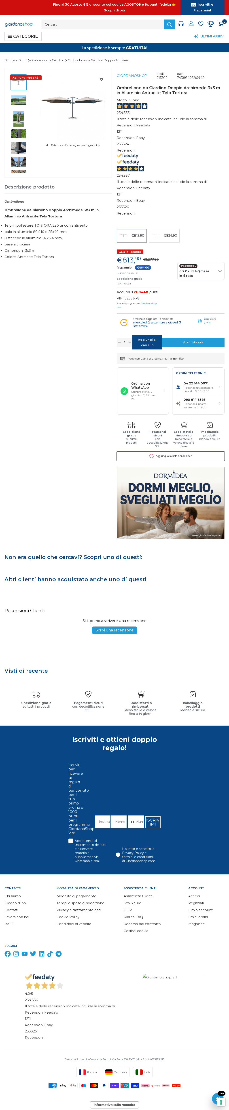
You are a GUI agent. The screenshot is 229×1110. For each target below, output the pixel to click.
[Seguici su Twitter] (33, 955)
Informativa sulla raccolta (114, 1105)
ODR (128, 910)
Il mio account (200, 910)
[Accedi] (191, 24)
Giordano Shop (15, 60)
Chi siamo (12, 896)
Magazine (196, 924)
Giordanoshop (132, 76)
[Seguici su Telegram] (58, 955)
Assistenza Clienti (138, 896)
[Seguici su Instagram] (16, 955)
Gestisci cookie (136, 931)
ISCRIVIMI (153, 822)
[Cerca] (169, 24)
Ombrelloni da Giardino (47, 60)
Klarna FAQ (133, 917)
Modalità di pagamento (76, 896)
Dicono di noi (15, 903)
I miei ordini (198, 917)
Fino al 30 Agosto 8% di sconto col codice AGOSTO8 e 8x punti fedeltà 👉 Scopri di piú (114, 7)
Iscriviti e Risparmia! (203, 7)
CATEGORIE (25, 36)
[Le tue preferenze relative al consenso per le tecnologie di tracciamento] (221, 1102)
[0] (221, 24)
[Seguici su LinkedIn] (41, 955)
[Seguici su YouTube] (24, 955)
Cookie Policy (68, 917)
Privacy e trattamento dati (79, 910)
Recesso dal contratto (142, 924)
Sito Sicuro (132, 903)
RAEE (9, 924)
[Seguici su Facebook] (7, 955)
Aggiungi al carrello (147, 342)
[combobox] (131, 822)
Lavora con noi (16, 917)
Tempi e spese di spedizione (80, 903)
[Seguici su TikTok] (50, 955)
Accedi (194, 896)
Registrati (196, 903)
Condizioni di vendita (74, 924)
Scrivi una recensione (115, 630)
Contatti (11, 910)
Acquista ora (193, 342)
